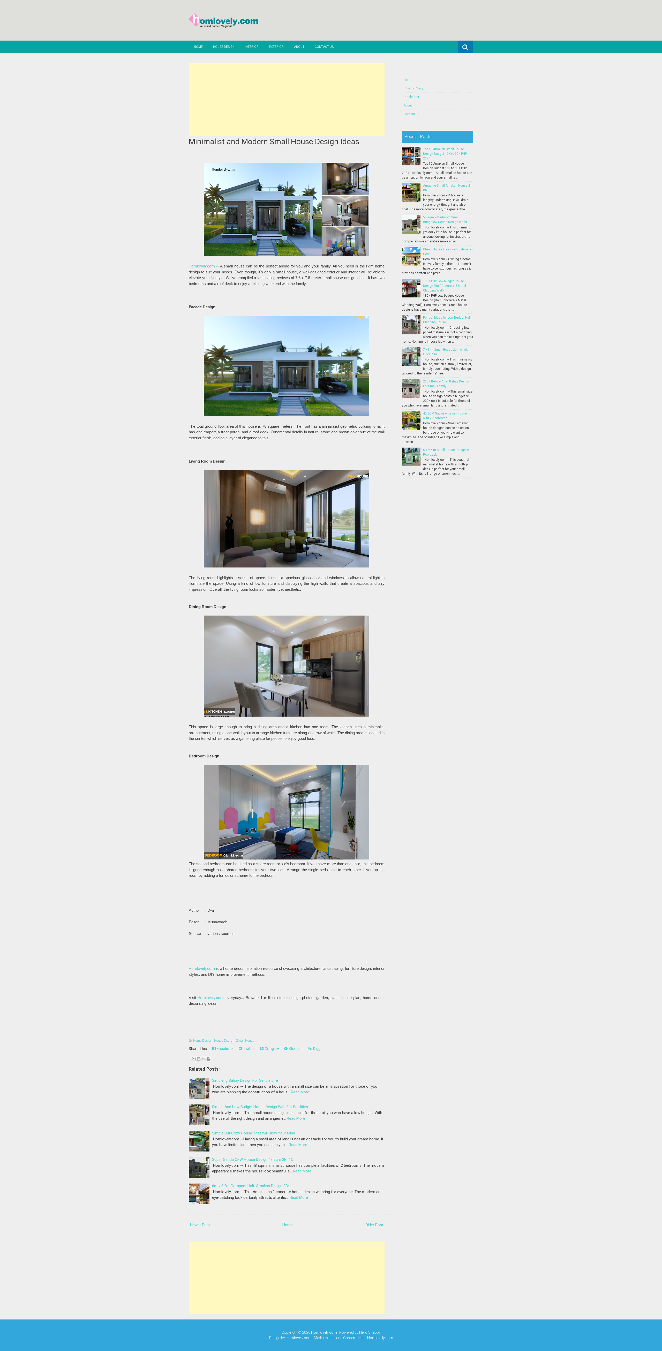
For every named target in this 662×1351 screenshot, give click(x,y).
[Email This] (193, 1058)
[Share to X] (203, 1058)
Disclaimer (411, 97)
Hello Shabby (370, 1332)
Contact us (324, 47)
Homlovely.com (202, 266)
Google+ (271, 1048)
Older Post (374, 1225)
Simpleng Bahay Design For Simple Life (245, 1080)
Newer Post (200, 1225)
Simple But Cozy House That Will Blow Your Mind (253, 1133)
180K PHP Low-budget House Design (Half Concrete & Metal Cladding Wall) (444, 285)
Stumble (295, 1048)
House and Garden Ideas (345, 1338)
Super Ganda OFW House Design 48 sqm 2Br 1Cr (253, 1159)
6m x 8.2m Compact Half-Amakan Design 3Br (250, 1186)
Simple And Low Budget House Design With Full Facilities (260, 1106)
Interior (252, 47)
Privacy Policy (413, 88)
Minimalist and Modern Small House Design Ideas (274, 141)
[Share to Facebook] (208, 1058)
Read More (300, 1092)
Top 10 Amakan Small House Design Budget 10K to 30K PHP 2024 (445, 153)
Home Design (203, 1040)
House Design (224, 47)
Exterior (276, 47)
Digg (316, 1048)
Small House (245, 1040)
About (299, 47)
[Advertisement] (287, 99)
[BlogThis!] (198, 1058)
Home (198, 47)
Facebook (225, 1048)
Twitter (248, 1048)
